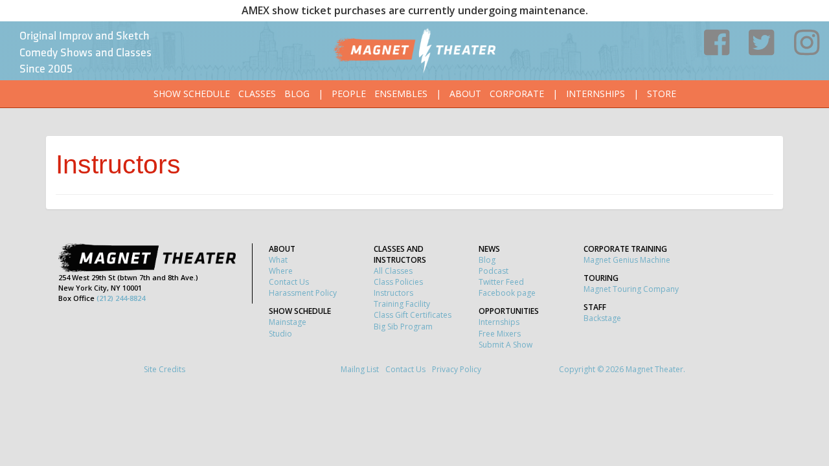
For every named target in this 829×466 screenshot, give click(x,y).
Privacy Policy (456, 369)
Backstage (602, 318)
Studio (280, 333)
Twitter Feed (501, 281)
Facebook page (507, 292)
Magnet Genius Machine (627, 259)
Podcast (493, 270)
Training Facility (402, 303)
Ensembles (400, 93)
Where (281, 270)
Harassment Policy (303, 292)
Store (661, 93)
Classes (257, 93)
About (465, 93)
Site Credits (164, 369)
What (278, 259)
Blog (297, 93)
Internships (595, 93)
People (349, 93)
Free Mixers (500, 333)
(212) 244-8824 (121, 298)
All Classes (393, 270)
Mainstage (287, 321)
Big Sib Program (403, 326)
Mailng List (360, 369)
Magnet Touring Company (631, 288)
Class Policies (398, 281)
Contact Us (289, 281)
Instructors (393, 292)
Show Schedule (191, 93)
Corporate (517, 93)
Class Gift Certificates (412, 314)
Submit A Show (505, 344)
